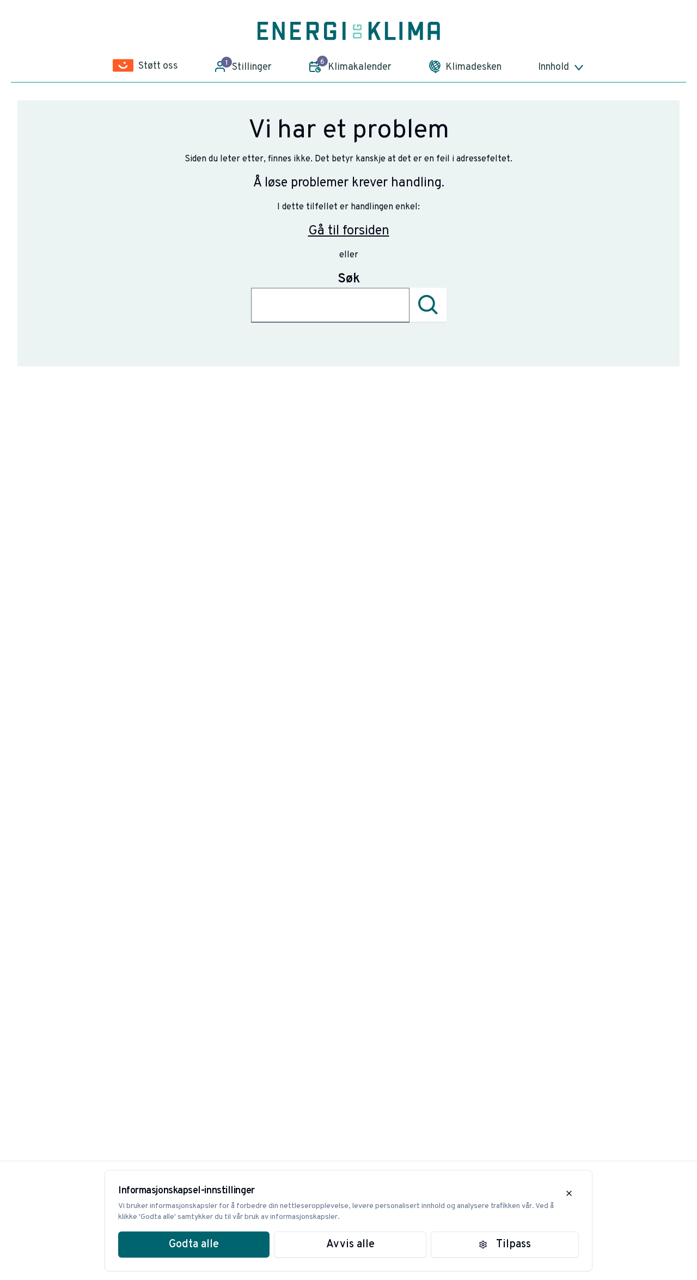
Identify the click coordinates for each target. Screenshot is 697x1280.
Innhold (553, 67)
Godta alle (194, 1244)
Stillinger (248, 66)
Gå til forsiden (348, 231)
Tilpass (513, 1244)
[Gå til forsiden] (349, 31)
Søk (349, 279)
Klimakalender (356, 65)
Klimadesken (473, 67)
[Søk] (428, 305)
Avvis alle (350, 1244)
